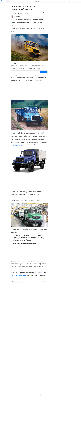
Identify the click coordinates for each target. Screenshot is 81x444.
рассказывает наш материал (17, 145)
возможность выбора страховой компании (25, 276)
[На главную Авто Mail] (3, 1)
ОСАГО (41, 272)
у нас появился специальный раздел (18, 275)
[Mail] (1, 1)
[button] (29, 47)
